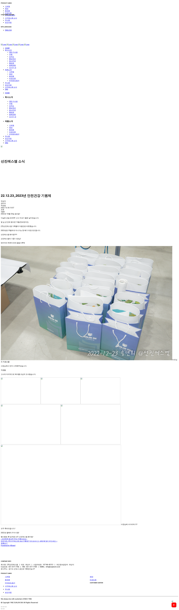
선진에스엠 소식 (11, 18)
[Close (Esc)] (1, 606)
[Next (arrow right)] (4, 608)
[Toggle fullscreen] (4, 606)
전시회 (7, 20)
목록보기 (4, 543)
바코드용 (8, 13)
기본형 (7, 6)
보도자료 (8, 22)
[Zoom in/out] (6, 606)
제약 (6, 9)
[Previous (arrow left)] (1, 608)
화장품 (7, 11)
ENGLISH (8, 30)
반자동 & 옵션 (10, 583)
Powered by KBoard (8, 546)
